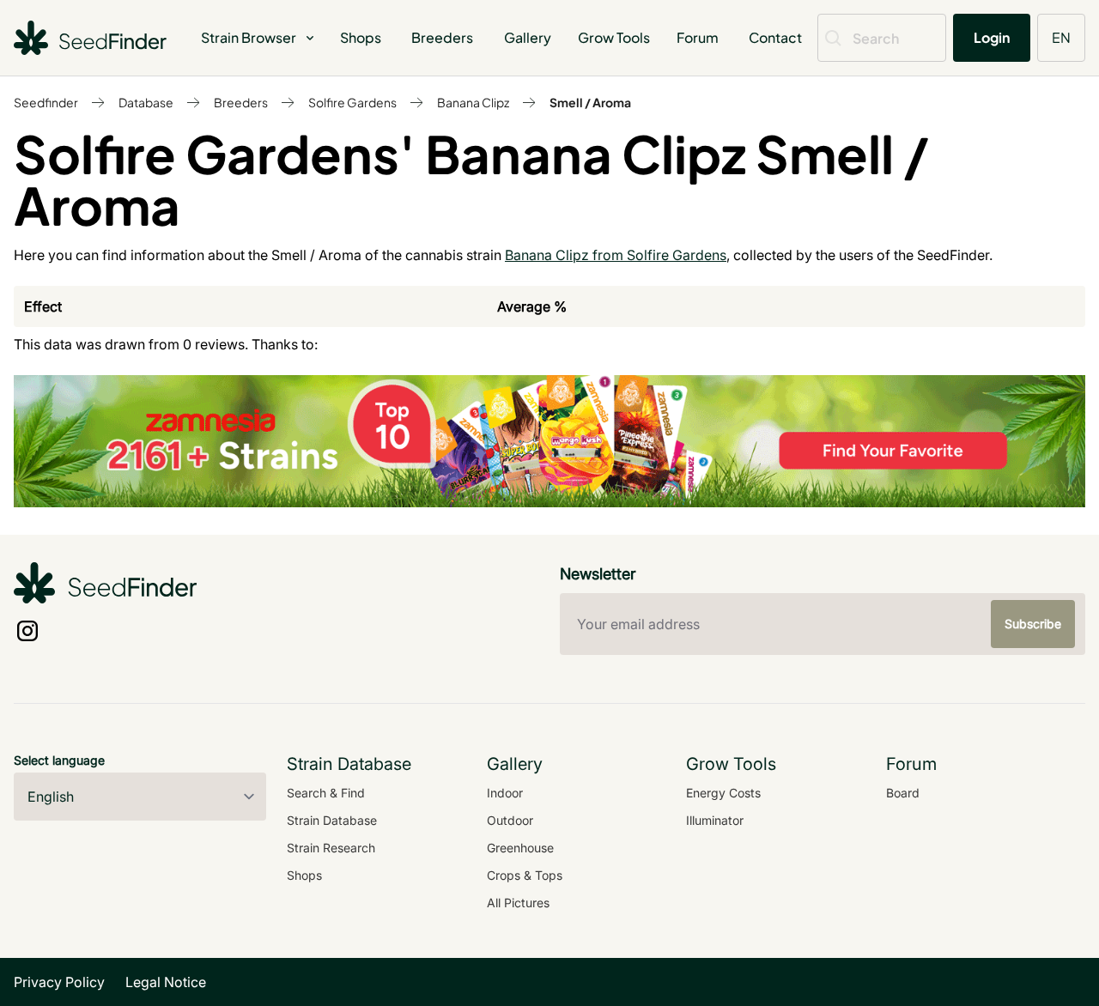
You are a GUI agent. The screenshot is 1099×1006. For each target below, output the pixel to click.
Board (903, 792)
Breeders (442, 37)
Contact (775, 37)
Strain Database (332, 820)
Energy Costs (723, 792)
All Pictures (518, 902)
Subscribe (1033, 623)
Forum (698, 37)
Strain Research (331, 847)
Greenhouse (520, 847)
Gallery (527, 37)
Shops (360, 37)
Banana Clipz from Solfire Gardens (615, 255)
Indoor (505, 792)
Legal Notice (165, 982)
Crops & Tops (524, 875)
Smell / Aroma (590, 102)
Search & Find (326, 792)
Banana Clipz (473, 102)
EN (1061, 37)
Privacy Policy (59, 982)
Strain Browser (248, 37)
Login (992, 37)
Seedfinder (46, 102)
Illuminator (715, 820)
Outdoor (510, 820)
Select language (59, 760)
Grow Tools (614, 37)
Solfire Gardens (352, 102)
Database (145, 102)
